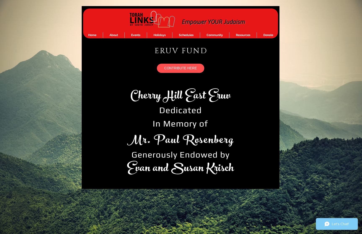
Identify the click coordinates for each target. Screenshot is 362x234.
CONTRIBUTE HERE (180, 68)
